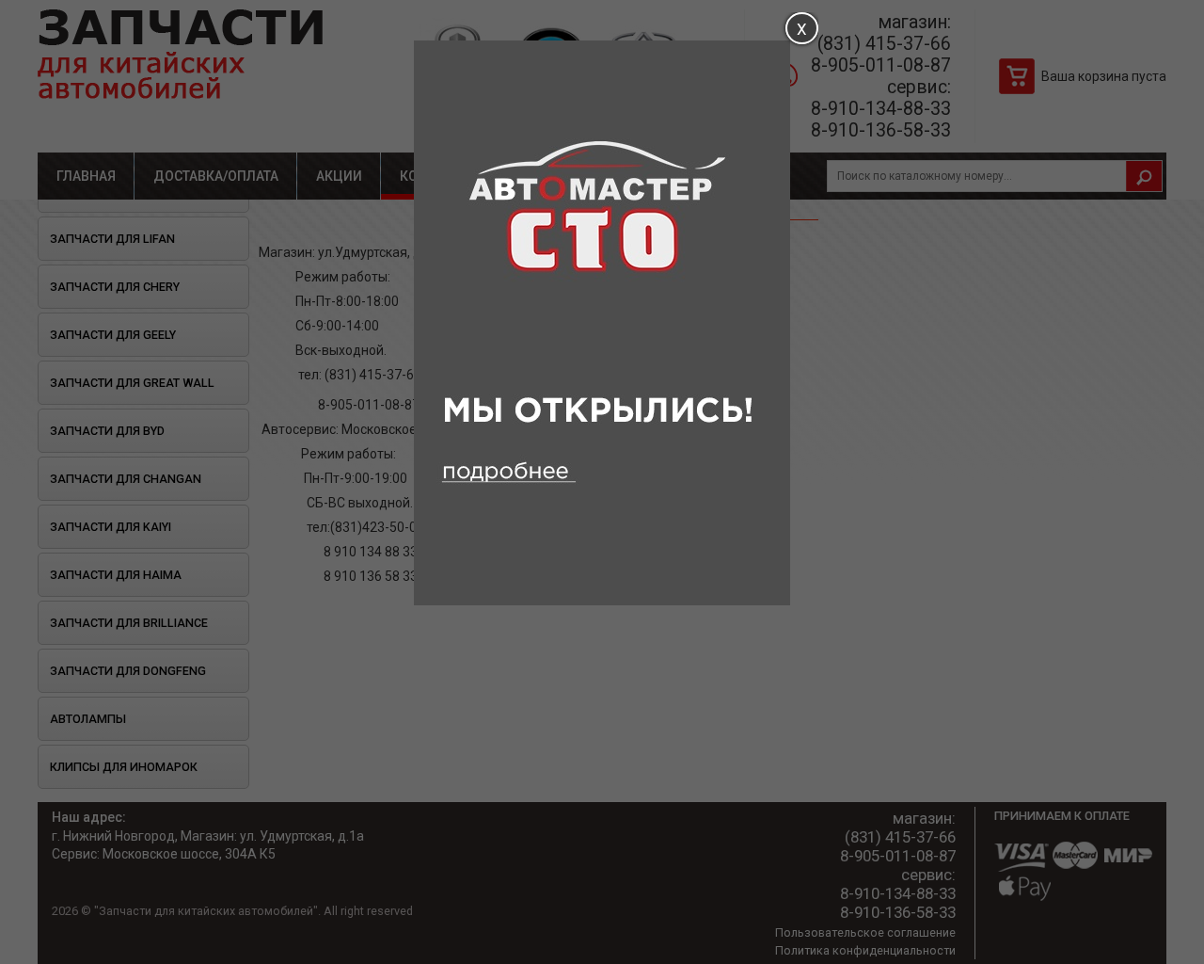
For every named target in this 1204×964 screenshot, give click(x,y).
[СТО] (602, 600)
